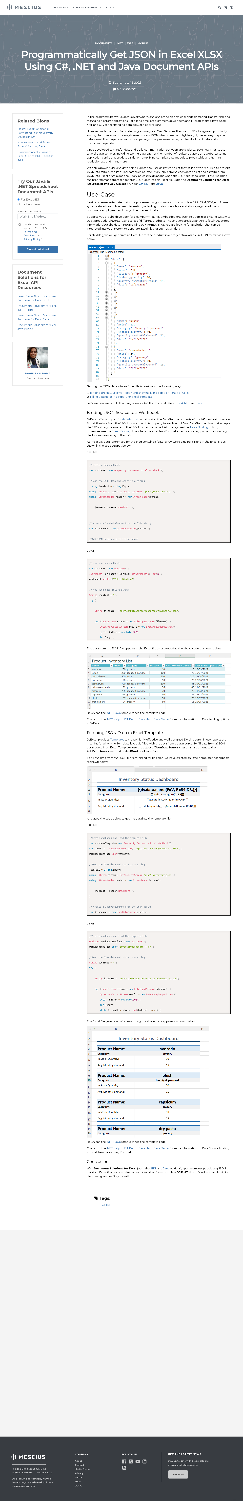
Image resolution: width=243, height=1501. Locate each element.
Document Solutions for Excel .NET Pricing (38, 307)
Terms (78, 1477)
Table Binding (199, 427)
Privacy (79, 1473)
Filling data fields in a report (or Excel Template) (122, 396)
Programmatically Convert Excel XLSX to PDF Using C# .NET (35, 155)
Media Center (83, 1469)
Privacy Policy (31, 239)
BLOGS (110, 7)
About (78, 1461)
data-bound (130, 419)
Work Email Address (31, 211)
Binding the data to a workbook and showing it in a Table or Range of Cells (139, 392)
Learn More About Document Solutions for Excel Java (37, 317)
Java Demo (161, 719)
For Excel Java (30, 204)
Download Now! (38, 249)
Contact (79, 1465)
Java (159, 183)
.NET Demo (129, 719)
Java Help (145, 719)
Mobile (143, 43)
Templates (117, 739)
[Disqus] (121, 1290)
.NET (120, 43)
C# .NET (144, 183)
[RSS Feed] (124, 1467)
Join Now (178, 1474)
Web (130, 43)
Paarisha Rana (38, 373)
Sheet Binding (121, 431)
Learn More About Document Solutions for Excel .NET (37, 298)
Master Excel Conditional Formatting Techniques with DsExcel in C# (35, 132)
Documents (103, 43)
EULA (78, 1481)
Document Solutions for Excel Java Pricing (38, 327)
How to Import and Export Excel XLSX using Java (34, 144)
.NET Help (113, 719)
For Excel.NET (30, 199)
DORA (78, 1485)
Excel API (104, 1205)
